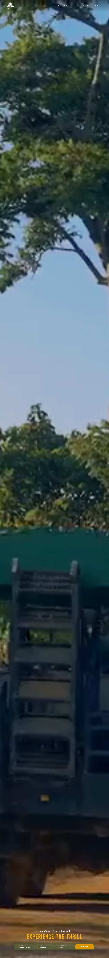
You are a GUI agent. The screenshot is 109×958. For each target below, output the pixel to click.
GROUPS (66, 5)
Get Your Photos (86, 5)
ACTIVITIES (75, 5)
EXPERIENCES (57, 5)
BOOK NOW (84, 946)
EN (97, 5)
